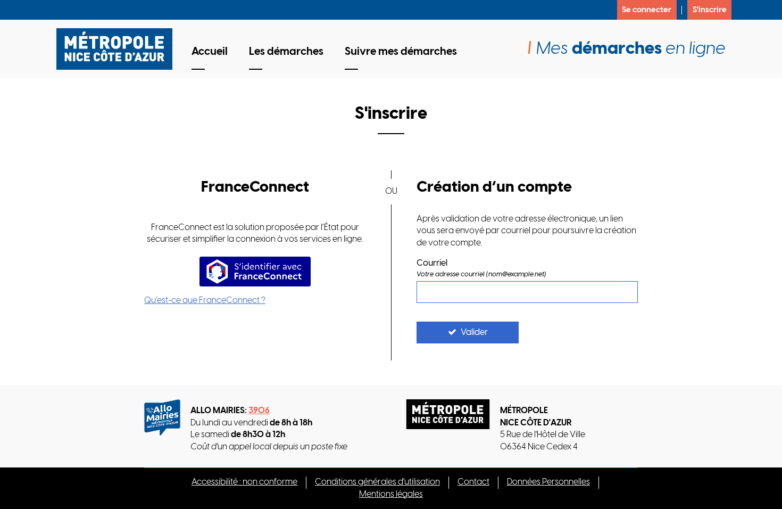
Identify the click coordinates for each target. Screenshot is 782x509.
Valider (474, 332)
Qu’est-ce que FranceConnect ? (204, 300)
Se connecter (646, 10)
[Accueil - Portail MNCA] (118, 49)
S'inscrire (710, 10)
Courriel (432, 263)
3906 (259, 410)
